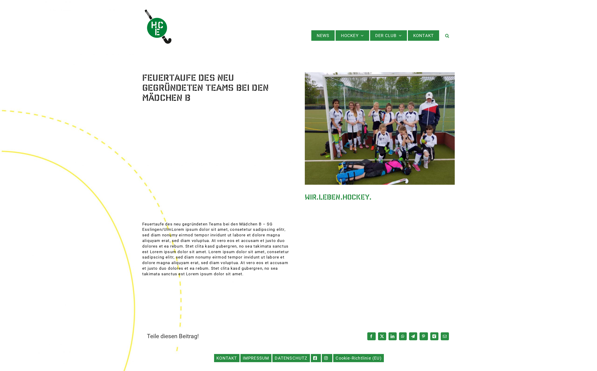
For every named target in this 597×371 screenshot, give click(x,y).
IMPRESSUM (256, 358)
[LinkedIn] (392, 336)
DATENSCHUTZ (291, 358)
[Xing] (434, 336)
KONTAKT (226, 358)
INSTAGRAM (327, 358)
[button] (447, 35)
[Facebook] (371, 336)
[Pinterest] (423, 336)
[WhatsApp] (403, 336)
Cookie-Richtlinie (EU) (358, 358)
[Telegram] (413, 336)
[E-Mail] (445, 336)
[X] (382, 336)
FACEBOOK (316, 358)
